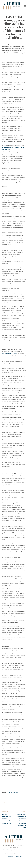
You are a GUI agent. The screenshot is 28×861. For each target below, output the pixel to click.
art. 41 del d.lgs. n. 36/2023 (9, 353)
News (9, 802)
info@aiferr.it (7, 850)
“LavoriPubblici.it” (13, 792)
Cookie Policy (18, 856)
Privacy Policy (10, 856)
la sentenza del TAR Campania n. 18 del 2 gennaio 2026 (13, 148)
